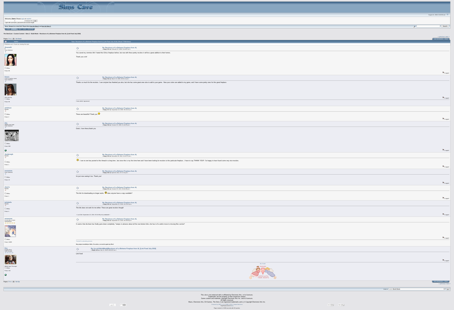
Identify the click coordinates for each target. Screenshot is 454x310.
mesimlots (8, 171)
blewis (7, 77)
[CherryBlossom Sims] (6, 151)
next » (447, 37)
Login (24, 29)
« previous (441, 37)
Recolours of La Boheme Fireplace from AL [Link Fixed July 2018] (60, 33)
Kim (6, 248)
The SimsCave (8, 33)
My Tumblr (263, 263)
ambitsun (8, 108)
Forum (14, 29)
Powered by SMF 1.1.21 (218, 304)
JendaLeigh (9, 154)
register (28, 18)
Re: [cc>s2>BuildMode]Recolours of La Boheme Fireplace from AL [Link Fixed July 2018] (123, 248)
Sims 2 (28, 33)
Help (20, 29)
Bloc (232, 305)
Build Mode (34, 33)
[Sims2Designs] (6, 275)
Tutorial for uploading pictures (84, 241)
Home (8, 29)
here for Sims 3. (46, 26)
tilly (6, 123)
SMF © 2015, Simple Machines (234, 304)
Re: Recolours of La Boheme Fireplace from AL (119, 48)
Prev (9, 38)
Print (446, 39)
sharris (7, 187)
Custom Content (19, 33)
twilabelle (8, 202)
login (22, 18)
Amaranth (8, 47)
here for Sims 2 (34, 26)
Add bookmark (438, 39)
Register (30, 29)
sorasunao (8, 218)
